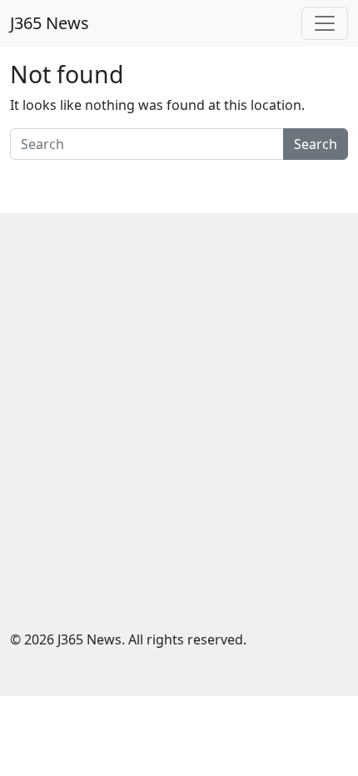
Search (315, 144)
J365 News (49, 23)
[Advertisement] (179, 434)
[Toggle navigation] (324, 23)
